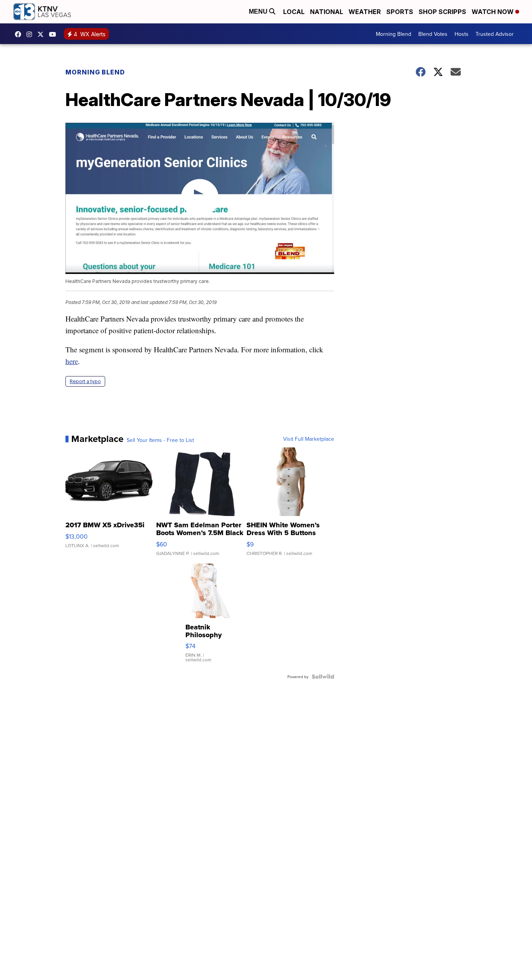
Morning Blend (393, 34)
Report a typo (85, 381)
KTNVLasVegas (20, 34)
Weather (365, 12)
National (326, 12)
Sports (399, 12)
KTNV (42, 34)
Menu (259, 11)
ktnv (31, 34)
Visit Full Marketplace (308, 439)
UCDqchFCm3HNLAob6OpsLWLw (54, 34)
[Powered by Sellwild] (323, 676)
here (71, 361)
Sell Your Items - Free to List (160, 440)
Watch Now (493, 12)
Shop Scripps (442, 12)
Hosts (461, 34)
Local (294, 12)
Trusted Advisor (495, 34)
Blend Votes (432, 34)
